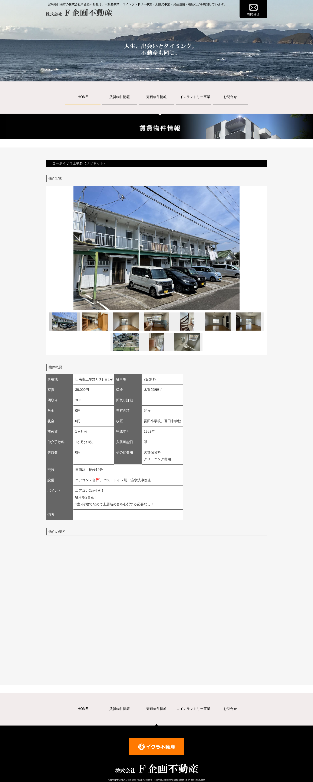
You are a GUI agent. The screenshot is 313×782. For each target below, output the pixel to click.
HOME (83, 97)
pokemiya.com (198, 780)
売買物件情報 (156, 97)
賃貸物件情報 (119, 97)
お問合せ (230, 97)
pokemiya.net (170, 780)
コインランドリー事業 (193, 97)
